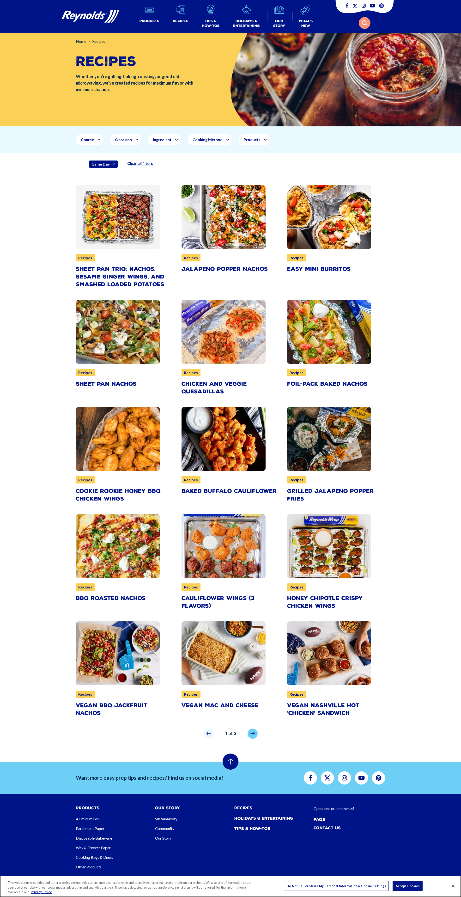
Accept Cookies (408, 886)
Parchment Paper (90, 828)
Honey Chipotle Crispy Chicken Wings (325, 602)
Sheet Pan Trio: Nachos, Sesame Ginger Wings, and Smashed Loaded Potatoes (120, 277)
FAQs (319, 819)
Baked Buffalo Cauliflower (229, 491)
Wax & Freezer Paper (93, 847)
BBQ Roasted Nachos (111, 598)
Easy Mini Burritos (319, 269)
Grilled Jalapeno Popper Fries (330, 495)
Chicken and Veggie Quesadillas (214, 388)
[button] (149, 16)
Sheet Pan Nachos (106, 384)
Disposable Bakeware (94, 838)
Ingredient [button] (162, 139)
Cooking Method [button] (208, 139)
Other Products (89, 867)
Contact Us (327, 828)
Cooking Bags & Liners (94, 857)
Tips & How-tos (252, 828)
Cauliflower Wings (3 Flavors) (218, 602)
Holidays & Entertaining (263, 818)
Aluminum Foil (87, 819)
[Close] (453, 886)
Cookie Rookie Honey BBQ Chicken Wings (118, 495)
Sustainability (166, 819)
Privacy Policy (41, 892)
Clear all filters (140, 163)
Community (164, 828)
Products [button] (252, 139)
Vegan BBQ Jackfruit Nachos (111, 709)
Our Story (163, 838)
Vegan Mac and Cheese (220, 705)
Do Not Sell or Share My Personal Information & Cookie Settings (336, 886)
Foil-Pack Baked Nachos (327, 384)
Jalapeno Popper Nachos (225, 269)
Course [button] (87, 139)
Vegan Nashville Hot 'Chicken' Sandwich (323, 709)
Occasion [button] (123, 139)
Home (81, 41)
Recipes (243, 808)
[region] (230, 886)
